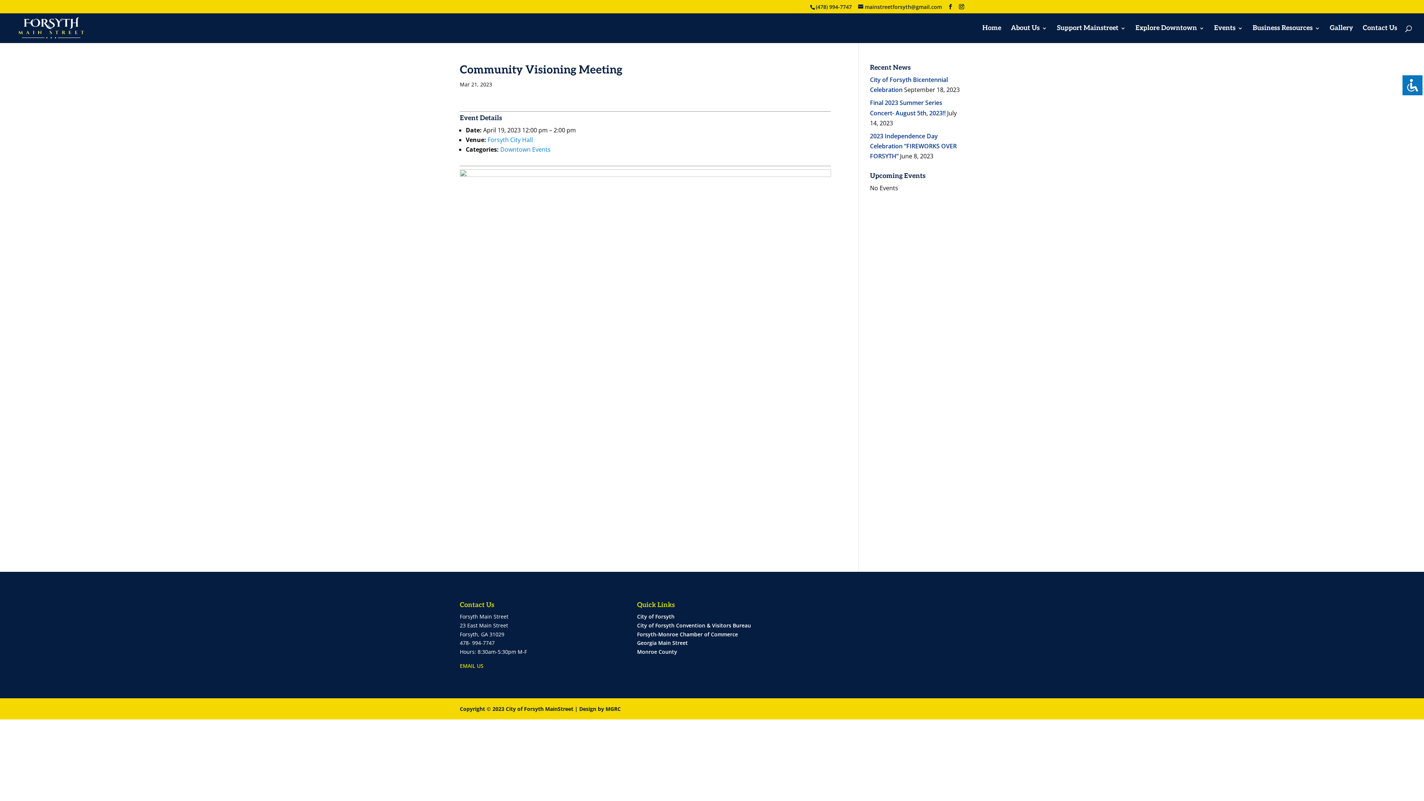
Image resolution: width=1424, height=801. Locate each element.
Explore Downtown (1166, 29)
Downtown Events (525, 149)
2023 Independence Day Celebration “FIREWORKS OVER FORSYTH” (913, 146)
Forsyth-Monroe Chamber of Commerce (687, 634)
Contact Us (1380, 29)
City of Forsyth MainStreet (539, 708)
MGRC (613, 708)
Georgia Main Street (662, 642)
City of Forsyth (656, 616)
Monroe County (657, 651)
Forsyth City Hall (510, 140)
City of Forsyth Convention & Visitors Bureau (694, 625)
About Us (1025, 29)
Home (991, 29)
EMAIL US (472, 665)
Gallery (1341, 29)
